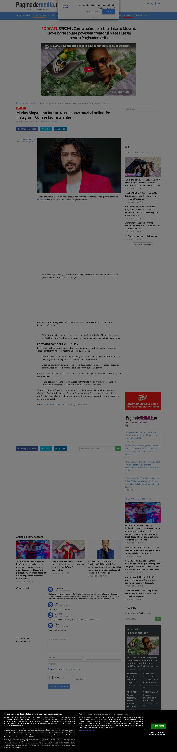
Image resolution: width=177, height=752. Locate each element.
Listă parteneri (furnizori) (87, 730)
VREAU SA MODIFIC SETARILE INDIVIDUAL (157, 733)
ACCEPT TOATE (158, 726)
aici (40, 739)
